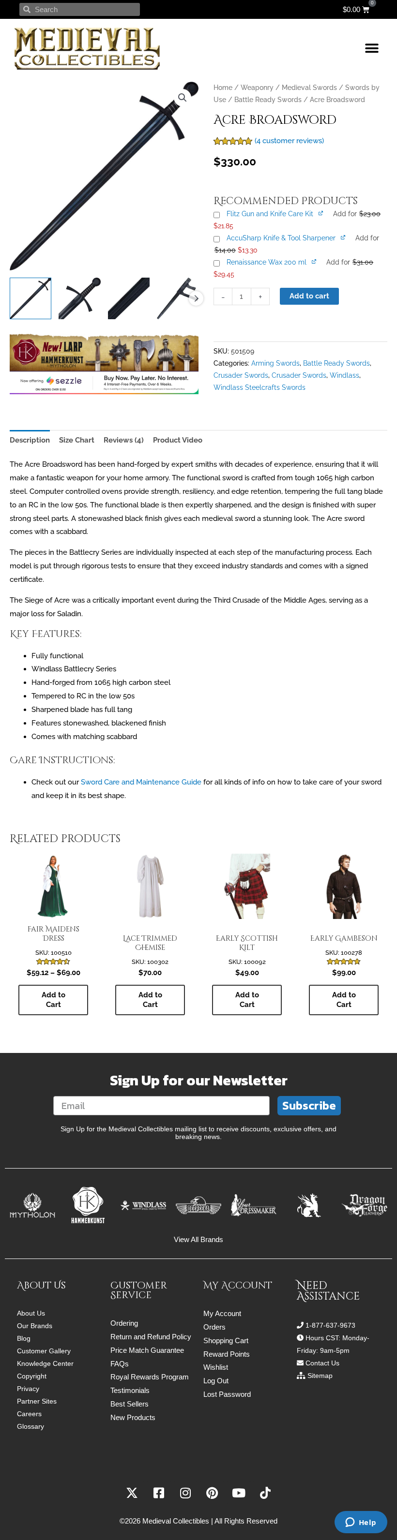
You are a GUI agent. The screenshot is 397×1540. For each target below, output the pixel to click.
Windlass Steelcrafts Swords (259, 387)
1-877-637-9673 (330, 1325)
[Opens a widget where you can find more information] (360, 1523)
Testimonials (130, 1390)
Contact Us (322, 1363)
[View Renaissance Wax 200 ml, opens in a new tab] (315, 261)
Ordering (124, 1323)
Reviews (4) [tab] (124, 440)
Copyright (31, 1376)
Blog (24, 1338)
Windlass (344, 375)
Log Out (216, 1381)
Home (223, 87)
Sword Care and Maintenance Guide (141, 782)
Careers (29, 1414)
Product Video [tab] (177, 440)
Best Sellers (129, 1404)
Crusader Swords (241, 375)
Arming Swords (275, 363)
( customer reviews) (289, 140)
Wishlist (215, 1367)
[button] (371, 48)
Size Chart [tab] (76, 440)
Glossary (30, 1426)
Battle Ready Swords (268, 100)
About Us (31, 1313)
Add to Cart (53, 1000)
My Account (222, 1313)
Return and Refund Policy (150, 1337)
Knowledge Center (45, 1363)
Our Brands (34, 1326)
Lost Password (227, 1394)
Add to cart (309, 296)
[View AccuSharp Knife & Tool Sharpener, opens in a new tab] (344, 237)
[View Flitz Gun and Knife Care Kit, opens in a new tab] (321, 212)
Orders (214, 1327)
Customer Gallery (44, 1351)
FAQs (119, 1364)
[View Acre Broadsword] (30, 298)
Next (196, 298)
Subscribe (309, 1105)
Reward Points (226, 1354)
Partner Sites (37, 1401)
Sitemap (320, 1375)
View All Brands (198, 1239)
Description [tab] (30, 440)
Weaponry (257, 87)
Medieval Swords (309, 87)
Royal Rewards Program (149, 1377)
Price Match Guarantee (147, 1350)
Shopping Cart (225, 1340)
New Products (132, 1417)
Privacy (28, 1388)
